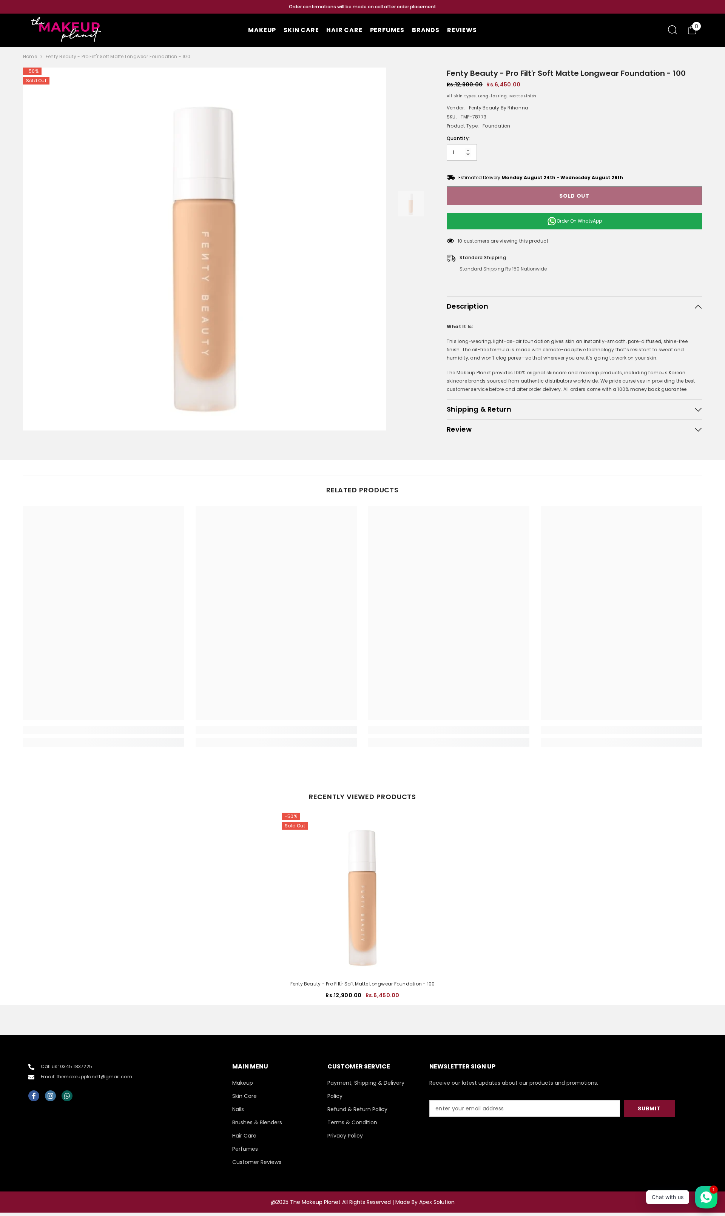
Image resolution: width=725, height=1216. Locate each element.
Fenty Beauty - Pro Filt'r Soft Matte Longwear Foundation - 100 (362, 984)
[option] (362, 7)
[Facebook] (33, 1095)
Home (30, 56)
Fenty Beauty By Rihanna (499, 108)
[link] (103, 730)
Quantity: (458, 138)
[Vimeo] (67, 1095)
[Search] (672, 29)
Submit (649, 1108)
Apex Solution (437, 1202)
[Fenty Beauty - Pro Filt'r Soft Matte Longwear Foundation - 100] (362, 893)
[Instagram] (50, 1095)
